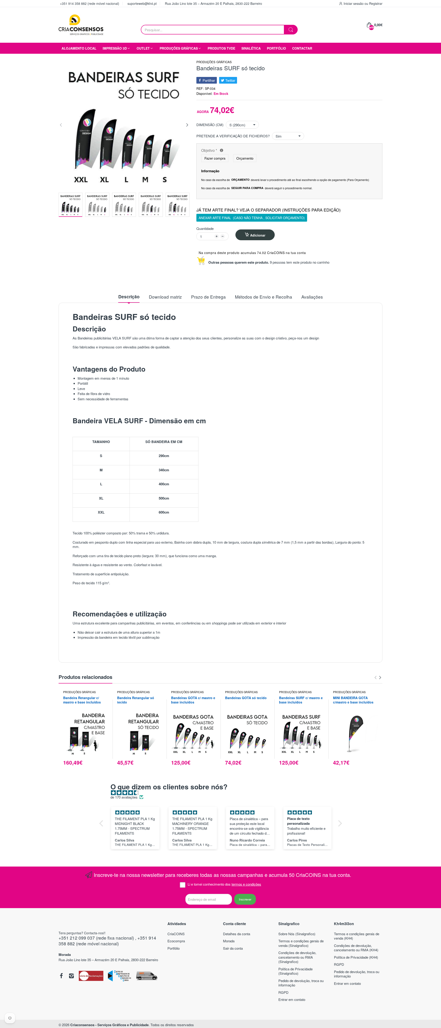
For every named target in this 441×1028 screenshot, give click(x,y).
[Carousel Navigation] (377, 677)
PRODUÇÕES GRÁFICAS (214, 62)
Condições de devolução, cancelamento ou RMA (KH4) (356, 947)
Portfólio (173, 948)
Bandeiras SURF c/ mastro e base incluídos (301, 700)
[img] (222, 792)
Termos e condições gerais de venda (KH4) (356, 936)
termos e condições (246, 884)
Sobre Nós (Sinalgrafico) (296, 933)
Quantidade (205, 228)
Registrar (375, 3)
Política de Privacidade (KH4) (356, 957)
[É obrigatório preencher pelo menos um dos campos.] (221, 150)
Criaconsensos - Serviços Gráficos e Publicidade (109, 1024)
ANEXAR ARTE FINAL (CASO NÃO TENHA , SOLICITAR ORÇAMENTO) (252, 217)
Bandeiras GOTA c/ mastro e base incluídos (193, 700)
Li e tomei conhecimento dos (224, 884)
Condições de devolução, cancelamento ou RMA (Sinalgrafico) (297, 957)
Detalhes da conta (236, 933)
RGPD (283, 992)
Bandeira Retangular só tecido (135, 700)
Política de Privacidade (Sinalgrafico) (295, 971)
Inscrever (245, 899)
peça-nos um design (303, 338)
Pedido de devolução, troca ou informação (301, 983)
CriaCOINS (176, 933)
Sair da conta (233, 948)
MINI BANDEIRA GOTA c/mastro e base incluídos (353, 700)
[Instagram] (71, 976)
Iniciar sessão (354, 3)
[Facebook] (61, 976)
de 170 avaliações (124, 797)
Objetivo (243, 150)
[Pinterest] (91, 976)
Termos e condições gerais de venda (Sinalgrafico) (301, 943)
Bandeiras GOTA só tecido (246, 698)
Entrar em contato (291, 999)
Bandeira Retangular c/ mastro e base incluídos (82, 700)
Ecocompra (176, 940)
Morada (229, 940)
